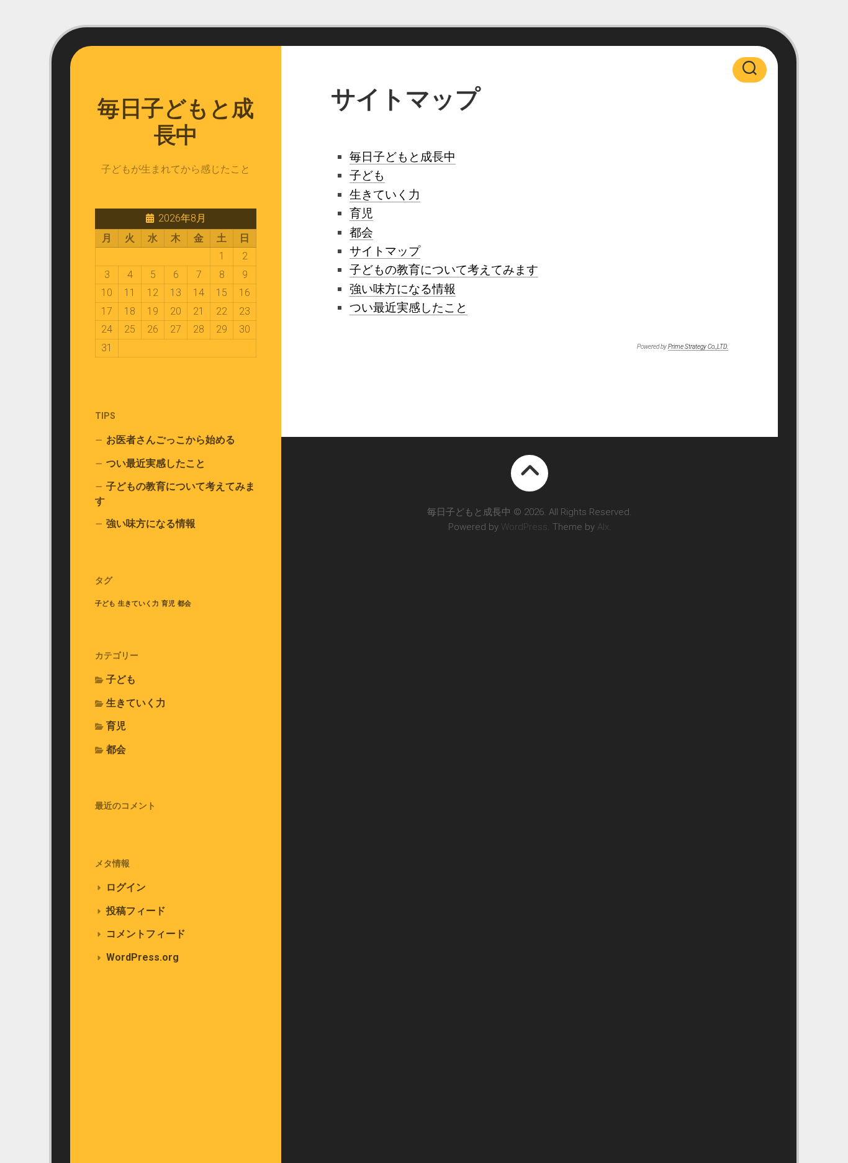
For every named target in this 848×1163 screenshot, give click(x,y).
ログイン (126, 887)
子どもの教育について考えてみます (175, 493)
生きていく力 (138, 603)
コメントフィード (146, 934)
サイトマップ (385, 251)
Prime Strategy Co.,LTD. (698, 346)
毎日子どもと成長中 (175, 122)
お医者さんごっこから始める (170, 440)
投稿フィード (136, 911)
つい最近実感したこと (155, 463)
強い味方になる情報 (151, 523)
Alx (603, 526)
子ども (105, 603)
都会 (184, 603)
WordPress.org (142, 957)
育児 (168, 603)
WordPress (524, 526)
